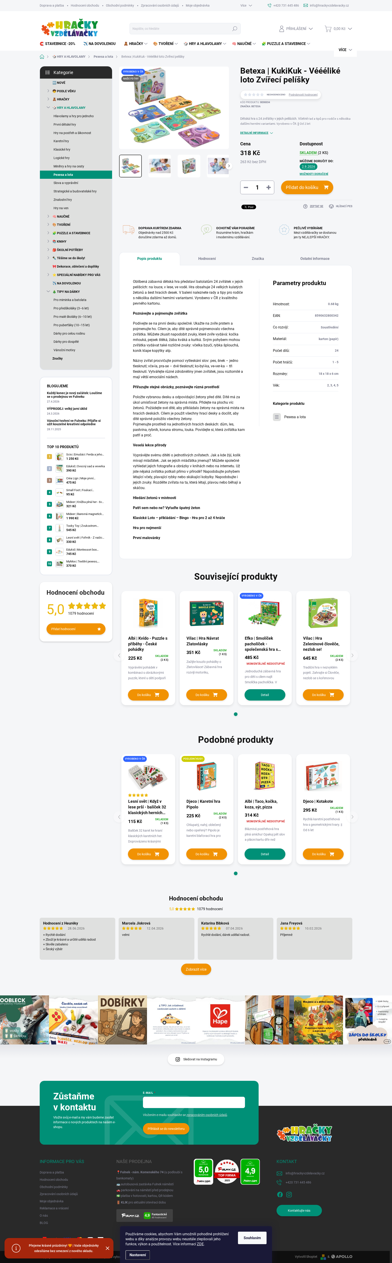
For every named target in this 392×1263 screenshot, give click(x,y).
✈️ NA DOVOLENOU (66, 283)
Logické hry (62, 158)
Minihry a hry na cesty (69, 166)
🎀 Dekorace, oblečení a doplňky (75, 266)
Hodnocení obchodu (85, 5)
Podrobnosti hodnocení (303, 94)
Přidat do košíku (302, 187)
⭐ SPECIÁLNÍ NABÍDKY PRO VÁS (76, 275)
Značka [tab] (258, 258)
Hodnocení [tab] (207, 258)
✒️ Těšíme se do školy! (68, 258)
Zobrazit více (196, 969)
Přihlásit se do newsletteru (166, 1129)
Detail (265, 695)
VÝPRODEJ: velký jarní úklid (67, 408)
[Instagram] (289, 1194)
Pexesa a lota (63, 175)
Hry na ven (61, 208)
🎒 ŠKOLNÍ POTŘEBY (67, 250)
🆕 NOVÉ (58, 83)
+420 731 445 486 (298, 1182)
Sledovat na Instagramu (200, 1059)
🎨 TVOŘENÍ (61, 224)
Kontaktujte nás (299, 1210)
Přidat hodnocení (63, 629)
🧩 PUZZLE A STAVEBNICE (71, 233)
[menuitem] (59, 44)
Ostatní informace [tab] (315, 258)
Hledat (234, 28)
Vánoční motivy (64, 350)
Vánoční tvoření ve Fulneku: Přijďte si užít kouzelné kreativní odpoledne (74, 422)
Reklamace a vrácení (54, 1208)
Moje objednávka (198, 5)
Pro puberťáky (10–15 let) (72, 325)
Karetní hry (61, 141)
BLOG (44, 1223)
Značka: (250, 106)
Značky (57, 358)
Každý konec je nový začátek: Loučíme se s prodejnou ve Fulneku (74, 394)
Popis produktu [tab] (149, 258)
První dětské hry (65, 124)
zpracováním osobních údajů (206, 1115)
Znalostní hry (63, 199)
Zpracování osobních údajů (160, 5)
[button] (235, 714)
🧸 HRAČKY (60, 99)
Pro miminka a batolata (70, 300)
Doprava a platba (52, 5)
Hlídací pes (344, 206)
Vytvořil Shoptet (306, 1256)
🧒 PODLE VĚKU (64, 91)
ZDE (200, 1244)
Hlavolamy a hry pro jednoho (74, 116)
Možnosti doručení (314, 174)
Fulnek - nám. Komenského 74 (142, 1172)
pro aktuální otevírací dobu (143, 1202)
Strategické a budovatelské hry (75, 191)
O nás (44, 1215)
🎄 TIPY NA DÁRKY (66, 291)
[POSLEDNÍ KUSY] (206, 776)
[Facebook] (280, 1194)
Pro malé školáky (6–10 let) (73, 316)
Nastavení (138, 1255)
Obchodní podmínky (120, 5)
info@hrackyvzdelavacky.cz (305, 1173)
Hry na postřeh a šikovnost (72, 133)
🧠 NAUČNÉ (60, 216)
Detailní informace (254, 132)
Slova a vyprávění (66, 183)
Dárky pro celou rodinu (69, 333)
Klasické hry (62, 149)
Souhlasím (252, 1238)
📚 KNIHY (59, 241)
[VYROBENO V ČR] (265, 613)
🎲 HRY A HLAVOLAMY (69, 107)
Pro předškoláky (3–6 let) (71, 308)
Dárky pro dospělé (66, 341)
